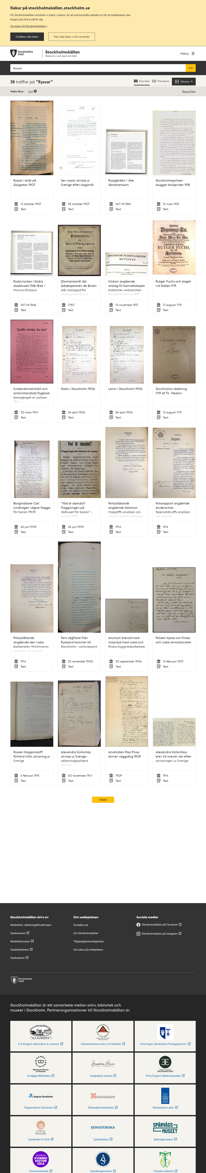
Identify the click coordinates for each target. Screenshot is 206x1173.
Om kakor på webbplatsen (88, 949)
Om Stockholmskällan (85, 933)
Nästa (103, 799)
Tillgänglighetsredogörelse (88, 941)
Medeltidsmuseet (20, 941)
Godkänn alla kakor (27, 36)
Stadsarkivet (17, 958)
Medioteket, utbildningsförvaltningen (31, 925)
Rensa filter (189, 91)
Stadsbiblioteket (19, 949)
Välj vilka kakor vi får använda (72, 36)
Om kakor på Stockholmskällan (28, 26)
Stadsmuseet (17, 933)
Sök (191, 68)
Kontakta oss (80, 925)
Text (30, 91)
